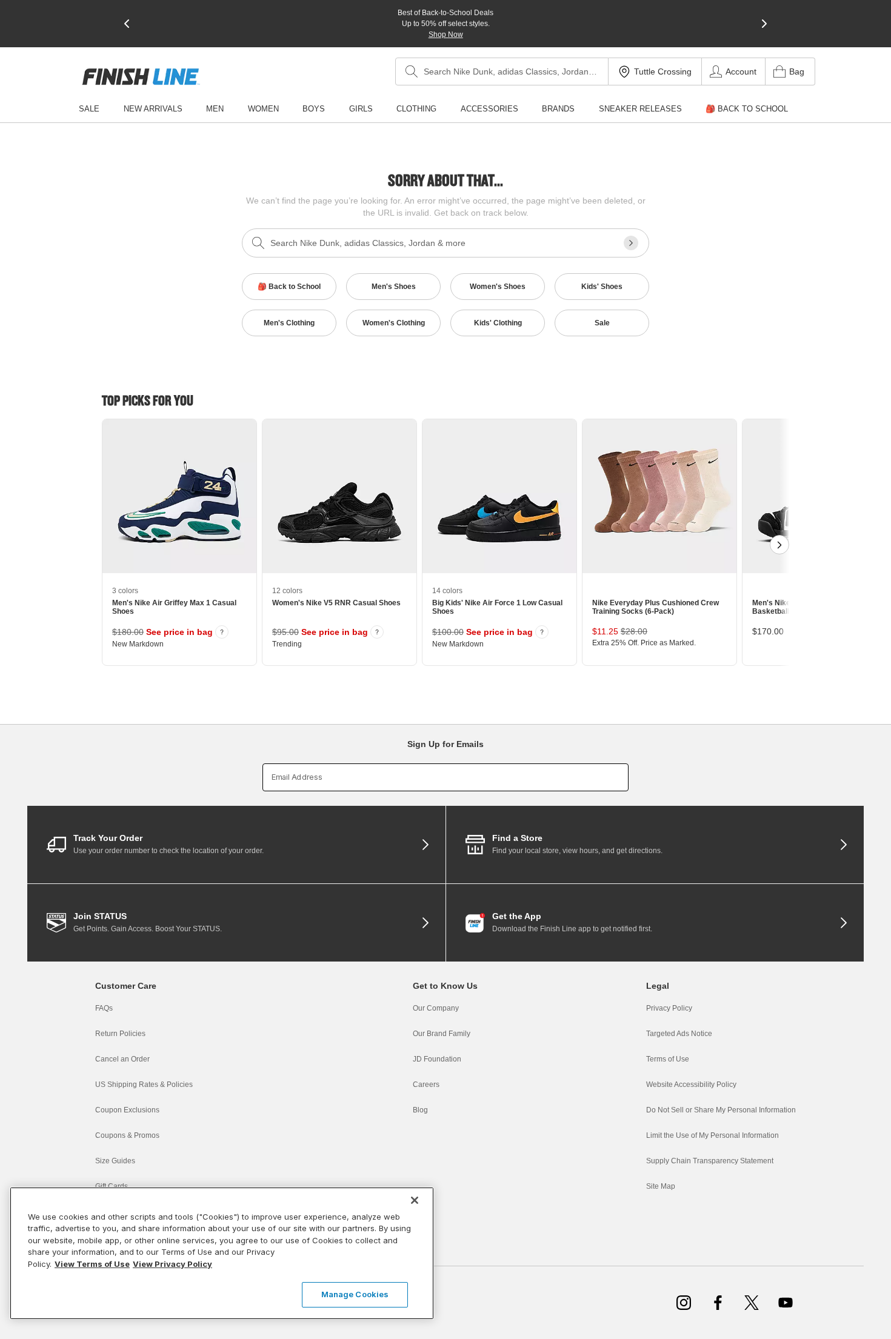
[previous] (126, 23)
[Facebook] (717, 1302)
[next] (764, 23)
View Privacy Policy (172, 1264)
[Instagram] (683, 1302)
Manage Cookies (355, 1294)
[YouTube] (785, 1302)
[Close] (414, 1200)
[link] (141, 76)
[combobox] (502, 71)
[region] (222, 1253)
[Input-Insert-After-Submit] (631, 243)
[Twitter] (751, 1302)
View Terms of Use (92, 1264)
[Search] (411, 71)
